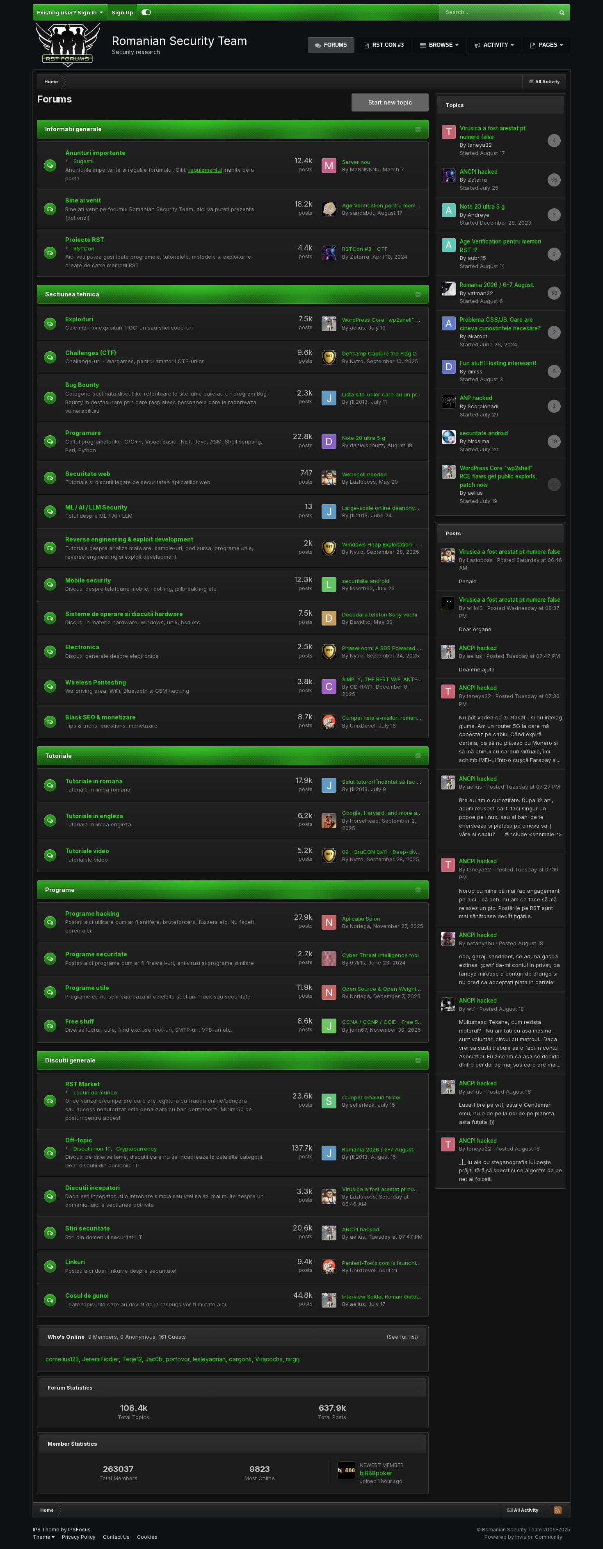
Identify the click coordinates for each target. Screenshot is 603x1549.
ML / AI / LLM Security (96, 507)
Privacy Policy (79, 1537)
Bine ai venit (83, 200)
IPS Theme (46, 1529)
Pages (548, 45)
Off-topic (78, 1140)
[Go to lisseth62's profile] (329, 584)
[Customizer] (146, 12)
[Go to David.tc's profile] (329, 618)
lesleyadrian (209, 1359)
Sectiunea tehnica (72, 294)
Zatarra (359, 256)
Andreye (478, 215)
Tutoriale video (87, 850)
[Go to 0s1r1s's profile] (329, 958)
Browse (441, 45)
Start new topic (390, 102)
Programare (83, 432)
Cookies (147, 1537)
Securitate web (87, 473)
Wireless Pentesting (95, 682)
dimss (475, 371)
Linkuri (75, 1261)
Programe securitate (96, 954)
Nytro (356, 361)
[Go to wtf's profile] (448, 1004)
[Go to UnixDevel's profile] (329, 721)
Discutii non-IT (92, 1148)
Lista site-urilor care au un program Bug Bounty (403, 394)
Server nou (356, 162)
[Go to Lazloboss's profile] (329, 478)
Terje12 (132, 1359)
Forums (334, 45)
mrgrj (292, 1359)
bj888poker (376, 1472)
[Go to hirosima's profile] (449, 437)
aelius (357, 327)
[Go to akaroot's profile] (449, 323)
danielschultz (367, 445)
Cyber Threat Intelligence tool (380, 955)
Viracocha (269, 1359)
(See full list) (402, 1336)
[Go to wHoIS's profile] (448, 603)
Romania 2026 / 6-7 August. (378, 1149)
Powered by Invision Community (523, 1537)
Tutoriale (58, 755)
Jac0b (153, 1359)
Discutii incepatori (92, 1187)
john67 (358, 1029)
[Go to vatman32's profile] (449, 289)
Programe (60, 889)
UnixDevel (362, 725)
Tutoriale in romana (94, 781)
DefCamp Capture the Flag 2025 (384, 353)
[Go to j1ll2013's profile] (329, 398)
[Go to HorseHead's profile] (329, 820)
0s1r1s (357, 962)
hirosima (478, 441)
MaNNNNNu (364, 169)
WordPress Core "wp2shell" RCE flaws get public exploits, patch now (498, 476)
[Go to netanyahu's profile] (448, 939)
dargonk (240, 1359)
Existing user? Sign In (68, 12)
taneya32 (480, 144)
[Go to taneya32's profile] (449, 132)
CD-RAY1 (361, 686)
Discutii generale (70, 1060)
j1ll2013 (359, 401)
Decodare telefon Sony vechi (379, 614)
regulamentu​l (205, 169)
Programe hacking (92, 913)
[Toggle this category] (418, 130)
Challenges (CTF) (90, 352)
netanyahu (480, 943)
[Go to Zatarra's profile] (329, 253)
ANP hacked (476, 398)
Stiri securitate (87, 1228)
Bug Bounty (82, 384)
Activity (496, 45)
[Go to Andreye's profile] (449, 210)
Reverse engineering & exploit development (129, 539)
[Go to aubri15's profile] (449, 245)
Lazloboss (363, 481)
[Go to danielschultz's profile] (329, 441)
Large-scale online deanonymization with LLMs (402, 508)
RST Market (82, 1083)
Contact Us (116, 1537)
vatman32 (480, 293)
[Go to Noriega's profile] (329, 922)
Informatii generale (73, 128)
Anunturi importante (95, 152)
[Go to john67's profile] (329, 1026)
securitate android (365, 581)
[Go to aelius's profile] (329, 323)
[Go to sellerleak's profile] (329, 1101)
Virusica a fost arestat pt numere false (391, 1189)
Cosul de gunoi (87, 1295)
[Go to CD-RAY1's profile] (329, 686)
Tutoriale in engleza (94, 815)
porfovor (178, 1359)
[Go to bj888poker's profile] (346, 1470)
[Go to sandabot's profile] (329, 209)
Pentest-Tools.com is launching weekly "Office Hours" (411, 1263)
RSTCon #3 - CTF (365, 249)
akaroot (477, 336)
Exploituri (79, 319)
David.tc (360, 622)
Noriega (360, 926)
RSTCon (83, 248)
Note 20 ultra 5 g (363, 437)
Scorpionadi (483, 406)
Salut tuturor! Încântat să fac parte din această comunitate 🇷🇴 (421, 781)
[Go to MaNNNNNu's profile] (329, 165)
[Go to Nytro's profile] (329, 357)
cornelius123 (62, 1359)
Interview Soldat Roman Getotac (383, 1296)
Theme (42, 1537)
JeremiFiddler (100, 1359)
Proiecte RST (84, 239)
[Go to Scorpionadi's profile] (449, 402)
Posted (523, 656)
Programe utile (87, 987)
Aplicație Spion (361, 918)
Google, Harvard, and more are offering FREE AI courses (414, 813)
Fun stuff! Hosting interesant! (498, 363)
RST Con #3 (387, 45)
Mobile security (88, 580)
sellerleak (362, 1104)
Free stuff (79, 1021)
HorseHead (364, 820)
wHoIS (475, 608)
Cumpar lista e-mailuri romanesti (384, 717)
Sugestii (83, 161)
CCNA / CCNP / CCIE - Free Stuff (384, 1022)
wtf (471, 1008)
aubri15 (477, 258)
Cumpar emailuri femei (371, 1097)
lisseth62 (361, 588)
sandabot (362, 212)
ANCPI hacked (360, 1229)
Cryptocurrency (136, 1148)
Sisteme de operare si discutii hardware (124, 613)
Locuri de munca (95, 1092)
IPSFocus (79, 1529)
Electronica (82, 647)
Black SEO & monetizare (100, 717)
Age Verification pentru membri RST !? (391, 205)
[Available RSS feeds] (557, 1510)
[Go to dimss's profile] (449, 367)
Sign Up (122, 12)
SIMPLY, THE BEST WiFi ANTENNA (385, 679)
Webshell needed (364, 474)
